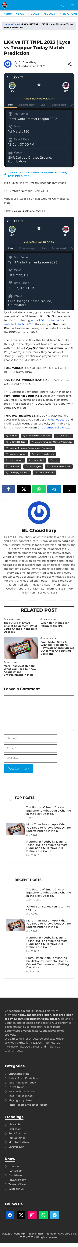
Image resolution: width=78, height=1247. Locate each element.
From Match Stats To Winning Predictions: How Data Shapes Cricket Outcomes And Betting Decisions (57, 647)
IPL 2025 (33, 13)
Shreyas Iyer (16, 1146)
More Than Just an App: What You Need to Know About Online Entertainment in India (20, 670)
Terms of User (17, 1184)
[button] (62, 5)
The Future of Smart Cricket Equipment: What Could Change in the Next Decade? (20, 627)
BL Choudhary (28, 62)
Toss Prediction (20, 176)
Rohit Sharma (17, 1133)
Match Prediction (33, 172)
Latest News (16, 1086)
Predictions (57, 172)
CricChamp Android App (54, 427)
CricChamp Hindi (19, 1073)
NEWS (20, 13)
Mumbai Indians (19, 1142)
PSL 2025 (49, 13)
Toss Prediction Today (22, 1082)
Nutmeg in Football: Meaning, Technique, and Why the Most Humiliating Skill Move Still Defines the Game (46, 846)
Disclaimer (15, 1175)
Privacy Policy (17, 1179)
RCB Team (15, 1128)
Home (7, 13)
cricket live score (56, 419)
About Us (14, 1166)
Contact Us (15, 1170)
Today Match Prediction (23, 1078)
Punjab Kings (17, 1137)
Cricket (16, 24)
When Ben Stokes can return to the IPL (55, 624)
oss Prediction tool (21, 1095)
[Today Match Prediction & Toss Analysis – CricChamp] (4, 5)
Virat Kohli (15, 1124)
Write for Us (16, 1188)
